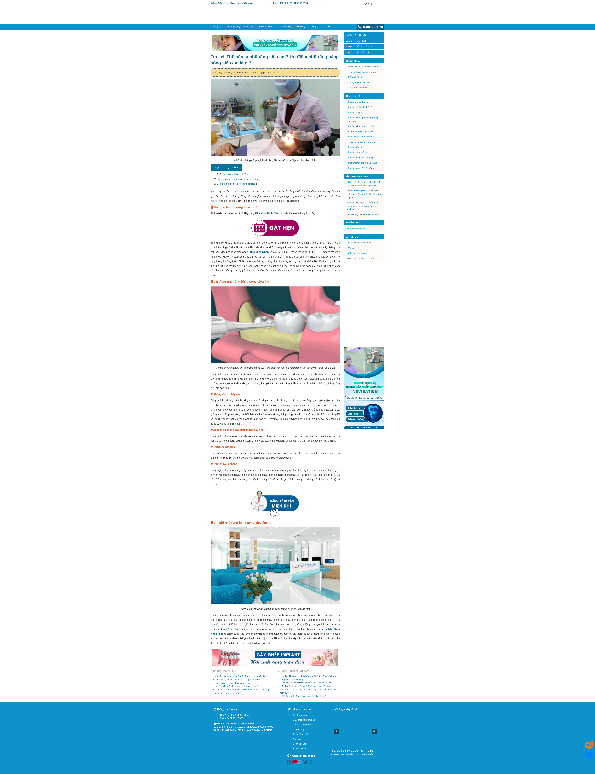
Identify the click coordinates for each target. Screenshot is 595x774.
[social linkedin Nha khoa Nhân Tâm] (311, 762)
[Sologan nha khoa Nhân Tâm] (331, 18)
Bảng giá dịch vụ (356, 35)
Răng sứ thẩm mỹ (302, 724)
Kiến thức (285, 26)
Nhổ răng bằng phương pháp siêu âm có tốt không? (306, 682)
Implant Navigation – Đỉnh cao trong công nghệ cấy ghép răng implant (362, 205)
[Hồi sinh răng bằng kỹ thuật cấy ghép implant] (275, 657)
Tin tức (299, 26)
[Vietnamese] (381, 3)
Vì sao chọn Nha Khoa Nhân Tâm (364, 66)
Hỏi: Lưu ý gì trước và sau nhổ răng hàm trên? (237, 679)
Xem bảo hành (339, 751)
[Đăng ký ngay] (275, 503)
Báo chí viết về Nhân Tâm (361, 258)
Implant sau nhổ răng (358, 152)
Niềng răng (298, 729)
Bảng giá (313, 26)
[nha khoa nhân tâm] (233, 19)
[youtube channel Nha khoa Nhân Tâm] (295, 762)
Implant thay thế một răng (361, 157)
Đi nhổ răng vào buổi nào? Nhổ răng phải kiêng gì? (306, 686)
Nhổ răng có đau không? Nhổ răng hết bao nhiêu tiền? (241, 676)
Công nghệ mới (266, 26)
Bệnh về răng (299, 744)
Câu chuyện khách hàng (360, 242)
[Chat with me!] (589, 747)
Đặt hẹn (328, 26)
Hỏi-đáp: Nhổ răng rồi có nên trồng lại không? (303, 696)
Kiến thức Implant (357, 228)
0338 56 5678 (266, 727)
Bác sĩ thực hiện (356, 41)
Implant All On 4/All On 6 (360, 107)
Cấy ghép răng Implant (304, 719)
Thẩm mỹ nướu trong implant (362, 142)
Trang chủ (217, 26)
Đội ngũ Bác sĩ (355, 77)
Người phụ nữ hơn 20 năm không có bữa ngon (233, 3)
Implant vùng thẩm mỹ (359, 102)
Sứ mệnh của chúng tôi (359, 87)
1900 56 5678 (285, 3)
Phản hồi (353, 751)
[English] (376, 3)
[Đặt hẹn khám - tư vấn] (275, 228)
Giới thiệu (233, 26)
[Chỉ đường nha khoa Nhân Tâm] (245, 750)
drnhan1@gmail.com (234, 727)
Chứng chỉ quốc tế (357, 52)
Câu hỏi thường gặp (358, 253)
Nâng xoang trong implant (361, 136)
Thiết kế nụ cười (301, 734)
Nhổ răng (248, 26)
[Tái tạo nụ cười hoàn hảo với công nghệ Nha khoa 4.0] (275, 43)
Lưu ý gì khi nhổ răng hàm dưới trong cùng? (236, 686)
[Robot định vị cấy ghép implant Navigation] (364, 388)
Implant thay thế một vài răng (362, 163)
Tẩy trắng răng (300, 715)
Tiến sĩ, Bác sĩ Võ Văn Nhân (362, 72)
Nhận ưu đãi (366, 751)
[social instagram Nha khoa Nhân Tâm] (306, 762)
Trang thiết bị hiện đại (359, 46)
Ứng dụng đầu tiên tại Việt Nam (363, 214)
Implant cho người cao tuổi (361, 126)
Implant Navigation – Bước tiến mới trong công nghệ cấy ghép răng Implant (364, 194)
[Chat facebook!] (589, 756)
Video (351, 248)
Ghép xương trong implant (361, 131)
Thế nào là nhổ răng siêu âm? (233, 174)
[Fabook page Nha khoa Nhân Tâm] (289, 762)
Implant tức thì (355, 147)
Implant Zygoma (356, 112)
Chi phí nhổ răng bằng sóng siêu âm (237, 183)
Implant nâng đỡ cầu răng (361, 168)
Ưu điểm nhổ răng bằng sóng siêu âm (237, 179)
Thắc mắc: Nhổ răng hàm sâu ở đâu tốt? (234, 683)
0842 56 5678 (301, 3)
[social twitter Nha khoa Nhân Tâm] (300, 762)
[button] (336, 731)
